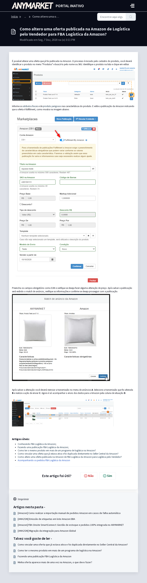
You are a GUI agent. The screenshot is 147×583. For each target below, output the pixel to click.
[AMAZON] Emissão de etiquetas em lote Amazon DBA (46, 519)
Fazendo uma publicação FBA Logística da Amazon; (43, 447)
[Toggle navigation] (132, 6)
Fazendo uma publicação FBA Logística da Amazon (44, 556)
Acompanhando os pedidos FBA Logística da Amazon (44, 460)
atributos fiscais (30, 106)
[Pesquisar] (131, 17)
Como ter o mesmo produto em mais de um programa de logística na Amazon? (57, 450)
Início (14, 16)
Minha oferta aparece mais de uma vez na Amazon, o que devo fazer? (55, 562)
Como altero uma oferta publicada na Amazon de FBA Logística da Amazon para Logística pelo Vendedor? (70, 456)
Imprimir (23, 499)
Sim (109, 476)
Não (91, 476)
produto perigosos (52, 106)
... (25, 16)
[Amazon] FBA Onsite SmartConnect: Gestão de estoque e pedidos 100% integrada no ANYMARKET (71, 524)
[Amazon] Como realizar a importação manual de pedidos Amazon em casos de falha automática (69, 513)
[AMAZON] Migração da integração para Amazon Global (47, 530)
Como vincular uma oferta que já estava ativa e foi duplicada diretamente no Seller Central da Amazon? (68, 453)
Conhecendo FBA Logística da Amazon (37, 444)
